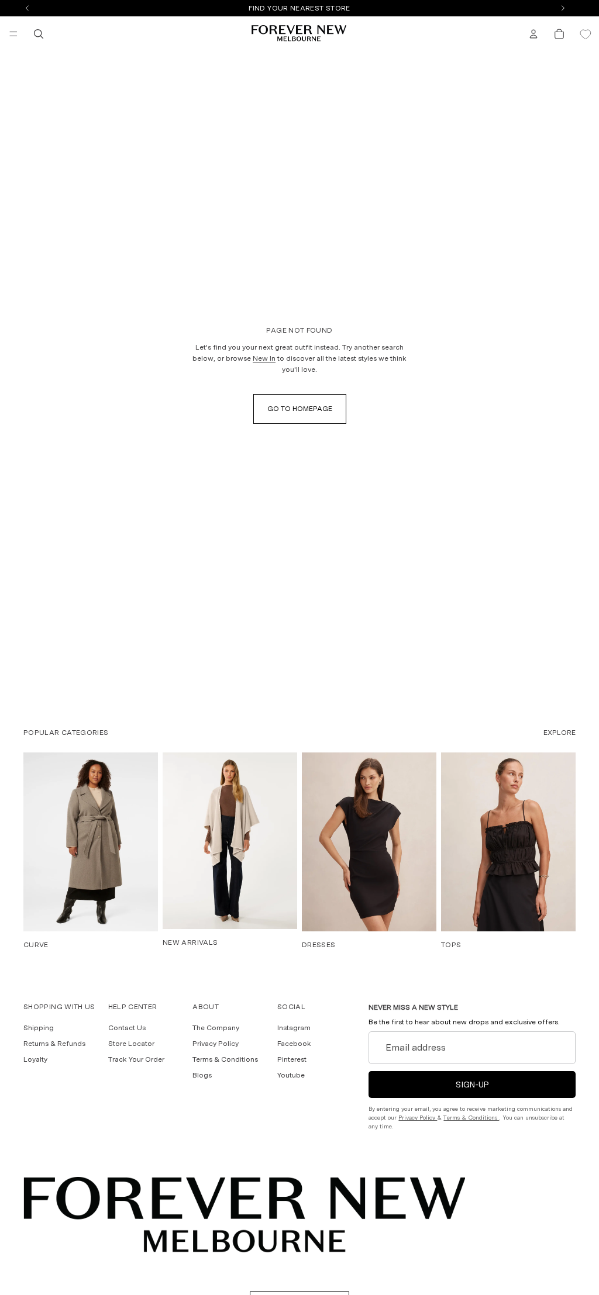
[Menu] (13, 33)
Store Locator (131, 1044)
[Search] (38, 34)
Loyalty (35, 1059)
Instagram (294, 1028)
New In (264, 358)
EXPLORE (559, 732)
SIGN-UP (472, 1084)
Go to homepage (299, 409)
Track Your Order (136, 1059)
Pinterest (292, 1059)
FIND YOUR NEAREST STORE (299, 8)
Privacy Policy (215, 1044)
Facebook (294, 1044)
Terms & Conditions (225, 1059)
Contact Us (127, 1028)
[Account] (533, 34)
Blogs (202, 1075)
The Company (215, 1028)
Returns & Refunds (54, 1044)
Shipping (38, 1028)
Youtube (291, 1075)
